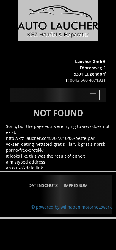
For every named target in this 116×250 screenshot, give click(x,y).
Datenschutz (43, 185)
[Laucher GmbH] (58, 20)
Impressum (76, 185)
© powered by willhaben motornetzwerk (71, 207)
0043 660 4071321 (88, 80)
